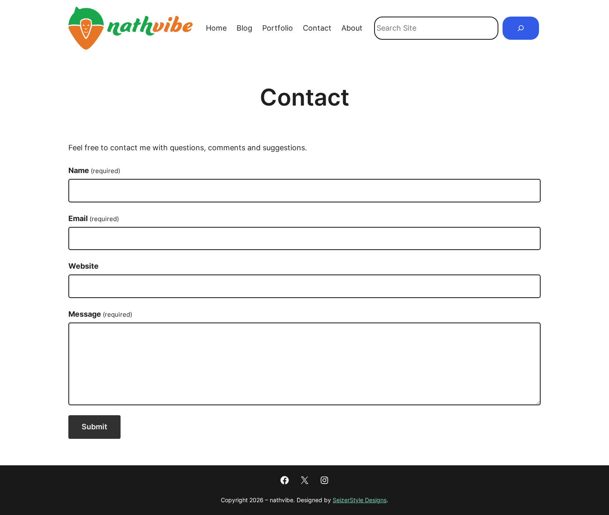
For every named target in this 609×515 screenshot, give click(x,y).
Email (93, 218)
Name (94, 170)
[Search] (521, 28)
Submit (94, 426)
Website (83, 266)
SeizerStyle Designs (360, 499)
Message (100, 314)
